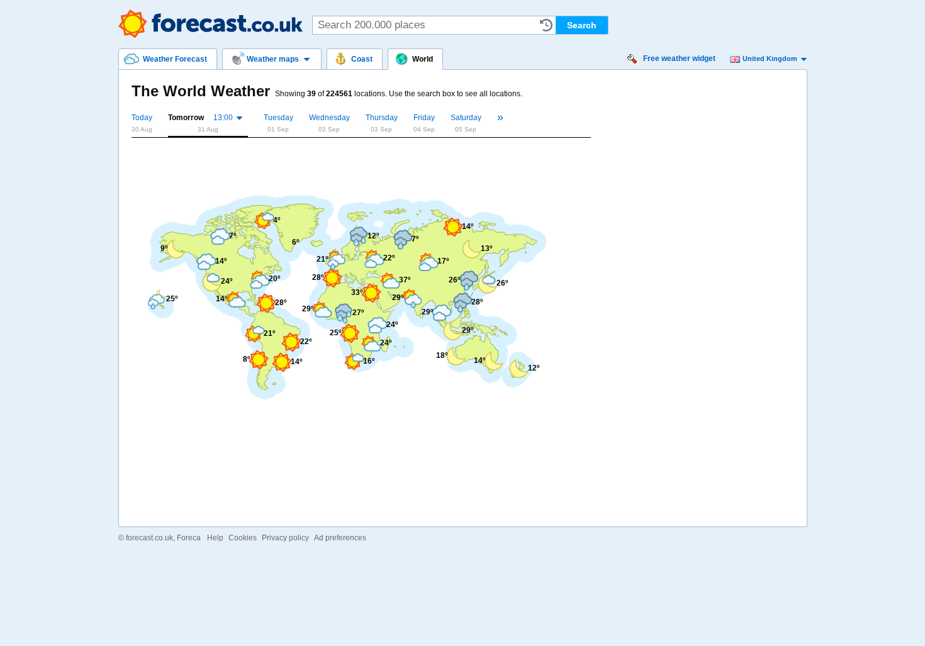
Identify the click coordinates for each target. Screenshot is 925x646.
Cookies (242, 537)
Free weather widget (679, 58)
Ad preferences (340, 537)
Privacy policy (285, 537)
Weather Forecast (210, 23)
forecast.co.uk (149, 537)
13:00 (223, 117)
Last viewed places (546, 25)
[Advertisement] (361, 164)
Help (215, 537)
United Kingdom (770, 58)
